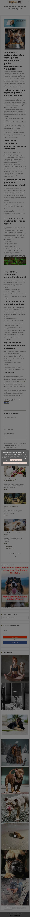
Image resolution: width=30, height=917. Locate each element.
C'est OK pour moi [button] (22, 463)
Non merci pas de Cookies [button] (10, 463)
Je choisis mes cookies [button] (16, 460)
